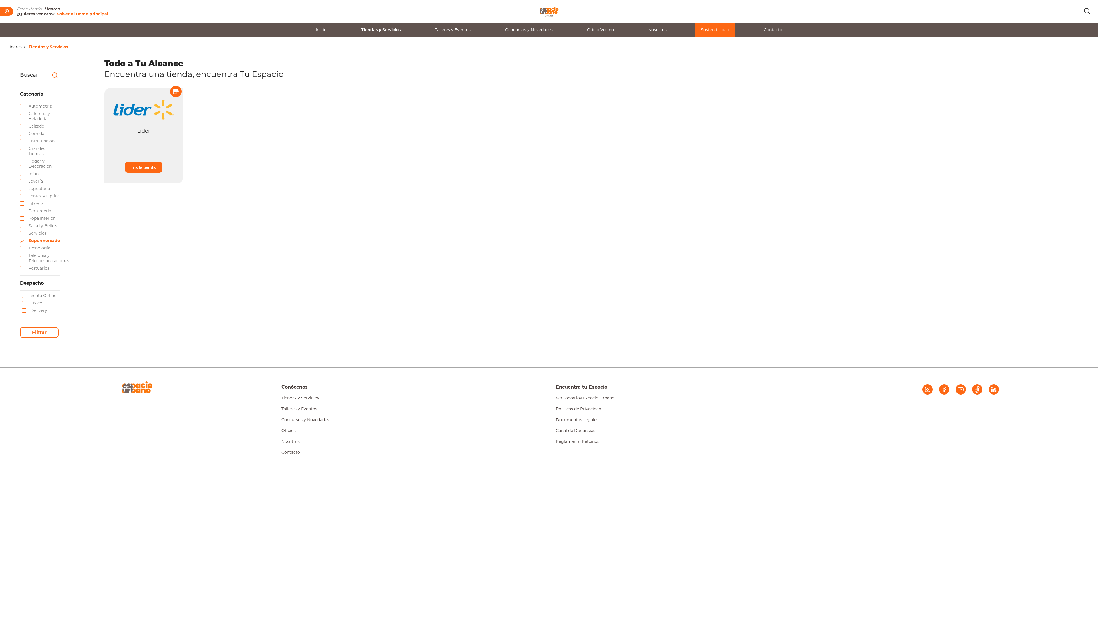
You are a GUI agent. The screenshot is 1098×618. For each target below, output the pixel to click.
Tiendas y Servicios (381, 29)
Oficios (288, 430)
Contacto (773, 29)
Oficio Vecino (600, 29)
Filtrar (39, 332)
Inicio (321, 29)
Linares (14, 46)
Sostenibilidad (715, 29)
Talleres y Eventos (453, 29)
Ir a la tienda (144, 167)
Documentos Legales (577, 419)
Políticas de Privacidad (578, 408)
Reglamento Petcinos (577, 441)
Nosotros (657, 29)
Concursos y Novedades (529, 29)
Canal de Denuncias (575, 430)
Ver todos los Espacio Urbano (585, 398)
